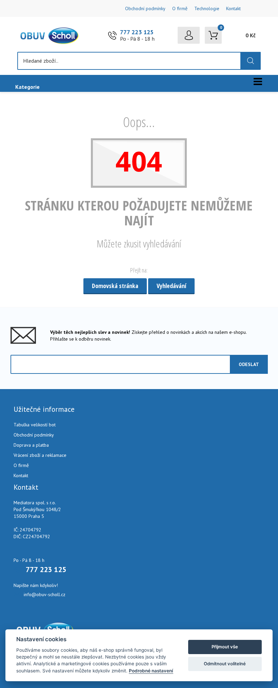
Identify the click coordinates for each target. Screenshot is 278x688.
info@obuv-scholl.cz (44, 594)
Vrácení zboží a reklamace (40, 455)
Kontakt (233, 8)
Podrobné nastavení (151, 670)
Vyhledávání (171, 286)
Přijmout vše (225, 646)
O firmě (179, 8)
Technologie (206, 8)
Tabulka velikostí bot (35, 425)
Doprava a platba (31, 445)
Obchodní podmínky (145, 8)
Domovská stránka (115, 286)
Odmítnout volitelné (225, 663)
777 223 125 (137, 32)
